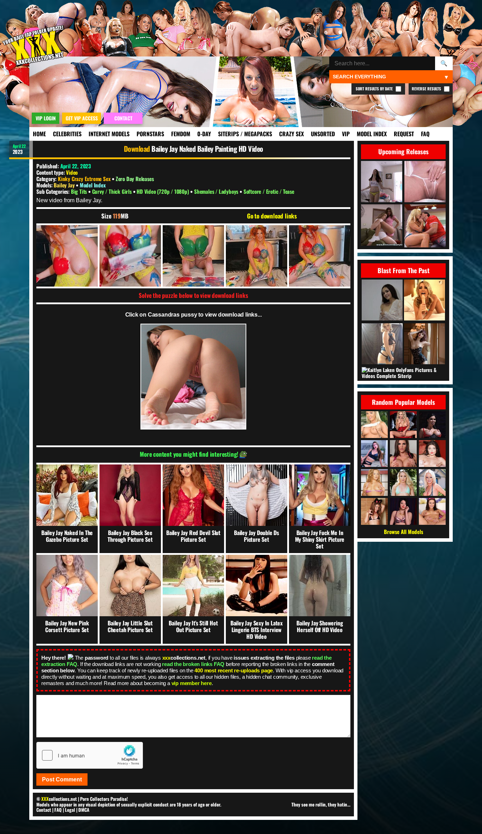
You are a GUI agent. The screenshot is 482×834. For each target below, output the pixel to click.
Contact (43, 809)
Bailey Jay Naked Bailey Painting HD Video (207, 148)
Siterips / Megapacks (245, 134)
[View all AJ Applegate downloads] (403, 482)
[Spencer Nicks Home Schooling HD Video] (382, 344)
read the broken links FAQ (193, 664)
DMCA (83, 809)
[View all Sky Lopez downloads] (403, 424)
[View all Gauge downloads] (374, 482)
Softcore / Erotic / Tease (268, 191)
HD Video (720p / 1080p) (163, 191)
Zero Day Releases (135, 178)
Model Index (372, 134)
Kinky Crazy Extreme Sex (84, 178)
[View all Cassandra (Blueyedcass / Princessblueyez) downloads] (374, 511)
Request (404, 134)
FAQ (425, 134)
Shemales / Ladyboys (217, 191)
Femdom (180, 134)
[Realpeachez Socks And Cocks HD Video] (424, 301)
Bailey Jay (65, 185)
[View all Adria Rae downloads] (432, 453)
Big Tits (79, 191)
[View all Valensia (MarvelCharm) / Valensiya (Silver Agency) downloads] (403, 511)
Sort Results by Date (375, 88)
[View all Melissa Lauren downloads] (432, 482)
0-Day (204, 134)
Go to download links (272, 216)
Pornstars (150, 134)
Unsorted (323, 134)
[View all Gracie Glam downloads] (432, 511)
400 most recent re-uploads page (233, 670)
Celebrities (67, 134)
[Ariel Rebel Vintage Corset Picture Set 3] (424, 344)
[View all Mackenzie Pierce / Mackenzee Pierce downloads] (403, 453)
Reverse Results (427, 88)
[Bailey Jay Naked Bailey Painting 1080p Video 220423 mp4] (67, 256)
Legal (70, 809)
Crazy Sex (291, 134)
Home (39, 134)
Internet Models (109, 134)
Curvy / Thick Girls (112, 191)
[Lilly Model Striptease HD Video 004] (382, 301)
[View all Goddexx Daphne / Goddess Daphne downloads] (374, 453)
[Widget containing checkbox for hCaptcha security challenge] (89, 755)
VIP (346, 134)
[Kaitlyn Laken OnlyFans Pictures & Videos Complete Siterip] (404, 373)
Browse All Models (403, 531)
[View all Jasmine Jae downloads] (432, 424)
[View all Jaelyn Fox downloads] (374, 424)
